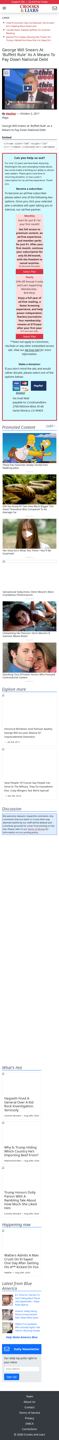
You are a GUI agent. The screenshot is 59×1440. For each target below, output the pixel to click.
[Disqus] (29, 944)
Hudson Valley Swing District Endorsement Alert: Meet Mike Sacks (27, 1314)
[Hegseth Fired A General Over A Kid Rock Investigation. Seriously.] (21, 1083)
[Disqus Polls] (29, 872)
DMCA (30, 1423)
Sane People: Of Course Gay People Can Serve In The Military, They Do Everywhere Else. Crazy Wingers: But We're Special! (28, 786)
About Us (29, 1402)
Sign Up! (11, 1376)
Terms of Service (36, 829)
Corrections (29, 1429)
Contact (29, 1407)
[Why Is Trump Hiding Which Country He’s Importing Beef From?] (21, 1132)
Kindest (20, 393)
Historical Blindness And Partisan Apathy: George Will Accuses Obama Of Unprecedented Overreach (28, 732)
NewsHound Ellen (12, 1160)
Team (29, 1396)
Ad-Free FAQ (32, 350)
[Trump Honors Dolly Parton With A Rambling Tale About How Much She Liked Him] (21, 1177)
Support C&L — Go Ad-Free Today (30, 1)
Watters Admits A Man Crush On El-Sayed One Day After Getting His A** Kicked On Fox (21, 1261)
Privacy (29, 1418)
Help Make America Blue (21, 1337)
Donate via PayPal (38, 386)
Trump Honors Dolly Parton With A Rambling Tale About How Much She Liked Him (20, 1200)
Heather (11, 113)
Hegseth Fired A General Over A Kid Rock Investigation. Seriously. (19, 1104)
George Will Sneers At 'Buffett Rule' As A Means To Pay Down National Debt (28, 54)
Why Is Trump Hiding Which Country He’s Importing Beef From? (21, 1151)
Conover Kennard (12, 1115)
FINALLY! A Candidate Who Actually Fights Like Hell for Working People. (27, 1327)
